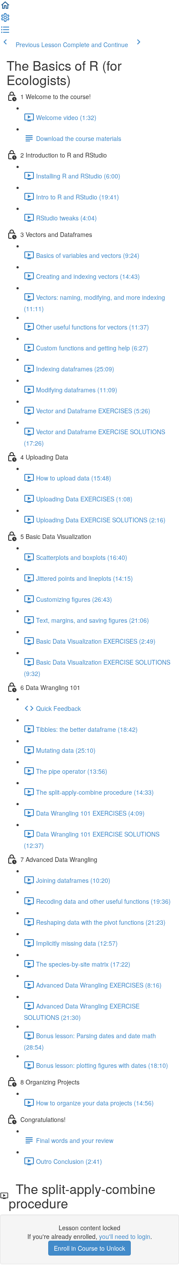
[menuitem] (5, 20)
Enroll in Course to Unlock (89, 1248)
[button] (5, 7)
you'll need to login (124, 1236)
